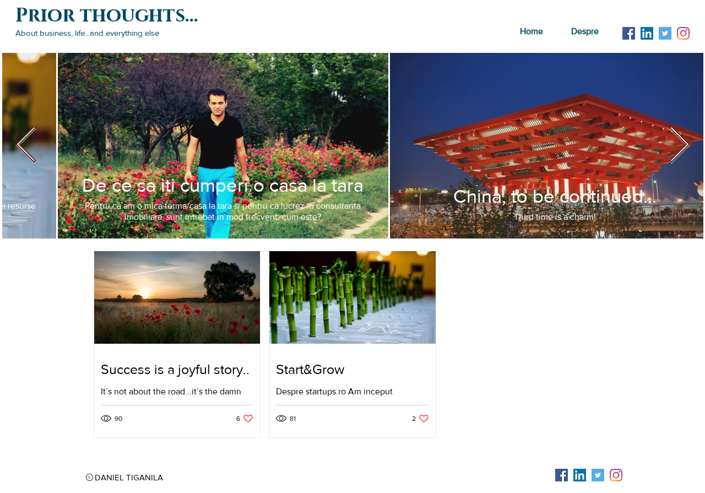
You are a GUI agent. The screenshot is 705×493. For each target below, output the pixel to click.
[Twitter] (665, 33)
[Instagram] (683, 33)
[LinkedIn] (647, 33)
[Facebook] (628, 33)
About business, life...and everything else (87, 32)
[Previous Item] (26, 145)
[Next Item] (679, 145)
